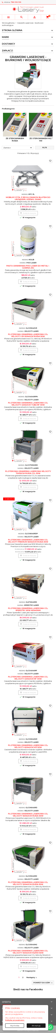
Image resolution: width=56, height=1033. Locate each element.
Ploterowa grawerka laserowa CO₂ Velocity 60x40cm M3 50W (28, 746)
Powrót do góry (43, 983)
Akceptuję (36, 1026)
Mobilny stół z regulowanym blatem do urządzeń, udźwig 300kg (28, 198)
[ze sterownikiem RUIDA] (15, 124)
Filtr (44, 148)
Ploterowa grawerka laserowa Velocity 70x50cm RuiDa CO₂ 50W (28, 472)
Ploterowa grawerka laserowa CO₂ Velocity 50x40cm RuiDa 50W (28, 883)
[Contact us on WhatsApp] (50, 1027)
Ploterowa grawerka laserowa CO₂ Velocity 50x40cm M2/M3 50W (28, 952)
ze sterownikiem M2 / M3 (40, 139)
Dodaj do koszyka (28, 213)
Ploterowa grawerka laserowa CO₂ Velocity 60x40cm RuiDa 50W (28, 815)
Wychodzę (14, 1026)
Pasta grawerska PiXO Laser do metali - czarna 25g (28, 267)
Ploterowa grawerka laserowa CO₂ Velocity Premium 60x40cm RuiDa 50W (28, 541)
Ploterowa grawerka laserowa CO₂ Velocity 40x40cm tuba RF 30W (28, 404)
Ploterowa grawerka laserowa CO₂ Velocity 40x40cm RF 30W (28, 678)
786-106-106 (16, 2)
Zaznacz (18, 147)
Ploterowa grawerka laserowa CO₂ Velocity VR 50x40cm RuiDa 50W (28, 335)
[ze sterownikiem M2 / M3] (41, 124)
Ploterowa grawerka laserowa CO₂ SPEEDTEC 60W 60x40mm (28, 609)
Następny (31, 977)
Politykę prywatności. (14, 1020)
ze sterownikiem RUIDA (15, 139)
